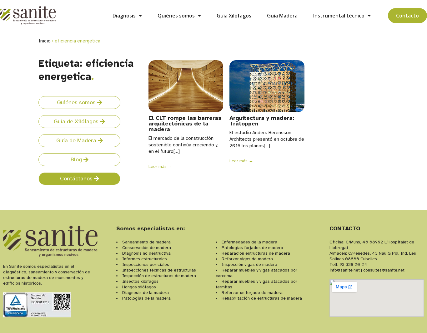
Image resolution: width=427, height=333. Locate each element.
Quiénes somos (176, 15)
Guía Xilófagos (234, 15)
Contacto (407, 15)
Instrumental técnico (338, 15)
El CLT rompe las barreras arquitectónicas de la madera (184, 124)
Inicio (44, 41)
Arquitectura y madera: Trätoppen (261, 121)
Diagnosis (124, 15)
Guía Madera (282, 15)
